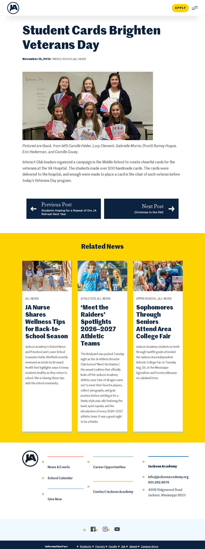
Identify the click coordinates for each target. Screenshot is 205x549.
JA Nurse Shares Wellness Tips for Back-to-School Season (46, 322)
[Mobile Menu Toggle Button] (193, 8)
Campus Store (149, 546)
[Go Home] (13, 8)
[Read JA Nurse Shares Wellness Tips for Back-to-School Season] (47, 277)
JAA (123, 546)
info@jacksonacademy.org (168, 477)
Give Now (55, 499)
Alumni (133, 546)
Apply (180, 8)
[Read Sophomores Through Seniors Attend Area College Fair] (158, 277)
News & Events (59, 467)
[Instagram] (105, 529)
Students (85, 546)
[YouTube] (117, 529)
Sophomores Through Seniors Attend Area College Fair (154, 322)
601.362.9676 (158, 482)
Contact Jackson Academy (113, 492)
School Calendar (60, 478)
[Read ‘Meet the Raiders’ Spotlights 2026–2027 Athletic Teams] (103, 277)
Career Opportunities (109, 467)
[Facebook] (93, 529)
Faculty (113, 546)
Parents (100, 546)
